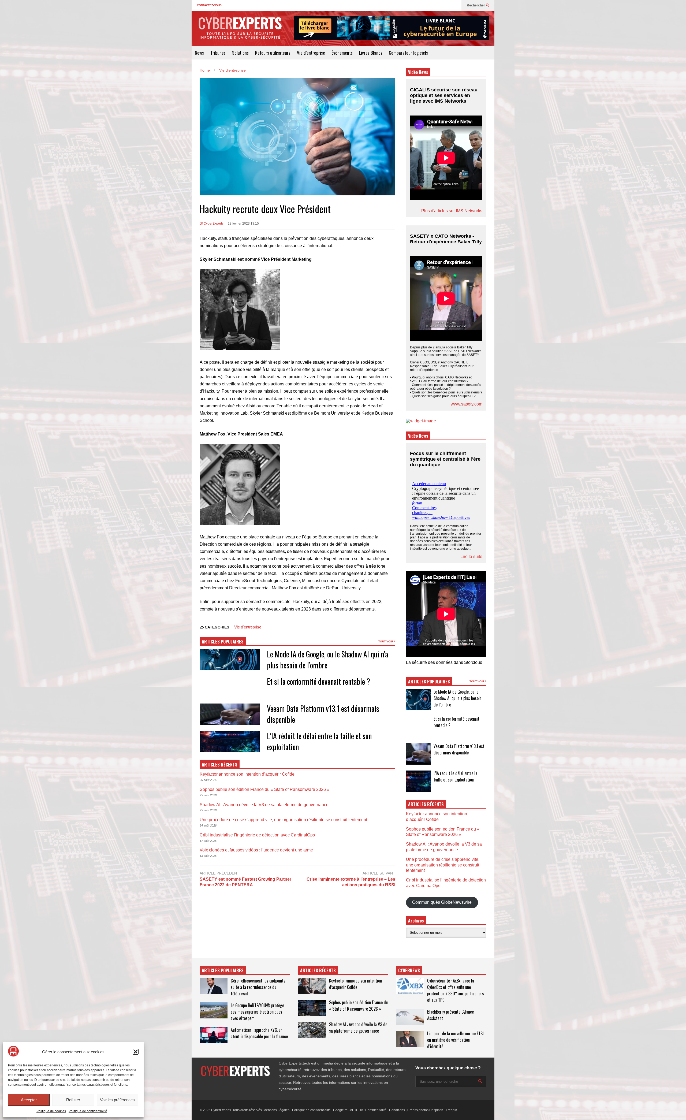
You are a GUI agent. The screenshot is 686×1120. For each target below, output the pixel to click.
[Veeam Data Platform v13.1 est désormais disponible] (418, 754)
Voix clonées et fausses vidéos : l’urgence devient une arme (256, 850)
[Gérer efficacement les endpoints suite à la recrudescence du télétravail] (214, 986)
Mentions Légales (276, 1110)
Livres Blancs (370, 52)
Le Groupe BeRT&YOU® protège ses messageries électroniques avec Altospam (257, 1011)
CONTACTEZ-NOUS (209, 5)
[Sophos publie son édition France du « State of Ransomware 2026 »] (312, 1008)
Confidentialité (375, 1110)
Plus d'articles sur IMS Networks (451, 211)
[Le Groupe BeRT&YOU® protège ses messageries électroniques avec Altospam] (214, 1010)
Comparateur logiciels (408, 52)
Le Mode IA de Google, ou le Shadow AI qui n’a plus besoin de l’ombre (458, 698)
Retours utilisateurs (272, 52)
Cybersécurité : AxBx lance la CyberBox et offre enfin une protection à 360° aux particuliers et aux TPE (455, 990)
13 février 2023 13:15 (243, 223)
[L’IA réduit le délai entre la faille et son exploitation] (418, 781)
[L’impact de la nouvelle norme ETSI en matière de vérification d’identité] (410, 1039)
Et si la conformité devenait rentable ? (318, 681)
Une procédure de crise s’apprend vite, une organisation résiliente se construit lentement (283, 819)
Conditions (397, 1110)
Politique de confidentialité (88, 1111)
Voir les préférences (117, 1099)
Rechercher (476, 5)
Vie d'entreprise (247, 627)
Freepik (451, 1110)
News (199, 52)
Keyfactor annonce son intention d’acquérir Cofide (247, 774)
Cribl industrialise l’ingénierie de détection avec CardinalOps (257, 835)
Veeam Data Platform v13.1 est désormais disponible (459, 749)
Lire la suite (471, 556)
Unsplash (436, 1110)
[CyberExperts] (240, 32)
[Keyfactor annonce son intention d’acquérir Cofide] (312, 986)
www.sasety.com (466, 404)
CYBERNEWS (409, 970)
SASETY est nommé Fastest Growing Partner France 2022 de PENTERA (245, 882)
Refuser (73, 1099)
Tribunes (218, 52)
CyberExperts (213, 223)
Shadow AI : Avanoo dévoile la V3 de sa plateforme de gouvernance (264, 804)
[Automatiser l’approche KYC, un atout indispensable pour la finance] (214, 1035)
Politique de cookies (51, 1111)
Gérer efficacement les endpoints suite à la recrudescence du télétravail (258, 987)
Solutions (240, 52)
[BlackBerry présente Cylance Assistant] (410, 1017)
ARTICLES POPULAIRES (223, 641)
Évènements (342, 52)
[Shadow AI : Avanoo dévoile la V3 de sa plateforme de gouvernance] (312, 1030)
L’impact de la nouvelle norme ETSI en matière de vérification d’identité (455, 1040)
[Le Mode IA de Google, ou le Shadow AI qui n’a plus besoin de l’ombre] (418, 699)
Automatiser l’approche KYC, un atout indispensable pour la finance (259, 1033)
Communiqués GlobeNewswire (442, 902)
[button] (135, 1051)
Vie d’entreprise (311, 52)
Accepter (29, 1099)
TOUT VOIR (386, 641)
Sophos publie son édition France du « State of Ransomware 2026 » (264, 789)
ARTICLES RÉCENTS (318, 970)
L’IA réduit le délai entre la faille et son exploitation (455, 776)
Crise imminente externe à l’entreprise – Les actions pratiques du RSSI (351, 882)
